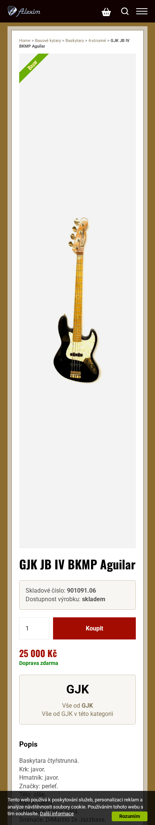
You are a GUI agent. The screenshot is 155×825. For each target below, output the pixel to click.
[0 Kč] (106, 11)
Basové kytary (48, 40)
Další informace (57, 813)
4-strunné (97, 40)
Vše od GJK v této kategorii (77, 713)
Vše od (77, 705)
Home (24, 40)
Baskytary (74, 40)
